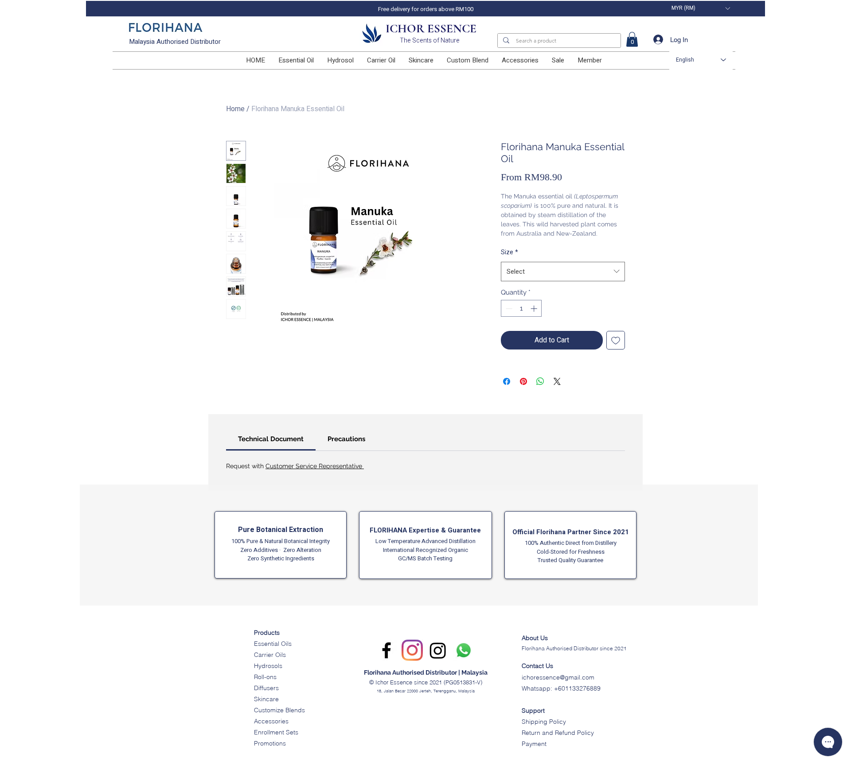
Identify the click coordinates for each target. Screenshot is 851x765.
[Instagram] (412, 650)
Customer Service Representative (314, 466)
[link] (632, 39)
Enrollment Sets (276, 732)
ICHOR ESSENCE (431, 28)
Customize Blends (279, 710)
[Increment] (535, 308)
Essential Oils (273, 644)
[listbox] (700, 8)
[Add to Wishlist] (615, 340)
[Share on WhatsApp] (540, 381)
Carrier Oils (270, 655)
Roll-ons (265, 677)
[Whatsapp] (463, 650)
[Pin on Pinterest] (523, 381)
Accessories (271, 721)
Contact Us (537, 666)
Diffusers (266, 688)
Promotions (270, 743)
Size (509, 252)
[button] (700, 8)
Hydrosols (268, 666)
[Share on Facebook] (506, 381)
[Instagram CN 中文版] (438, 650)
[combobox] (563, 271)
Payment (534, 744)
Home (235, 109)
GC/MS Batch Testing (425, 558)
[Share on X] (557, 381)
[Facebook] (386, 650)
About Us (535, 638)
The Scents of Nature (430, 40)
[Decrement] (508, 308)
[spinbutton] (521, 308)
